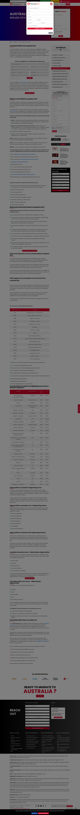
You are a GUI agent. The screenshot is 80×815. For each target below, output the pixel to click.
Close (50, 33)
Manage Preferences (43, 813)
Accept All (34, 813)
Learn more (61, 810)
